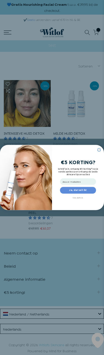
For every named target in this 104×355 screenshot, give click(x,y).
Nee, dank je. (78, 197)
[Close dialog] (99, 150)
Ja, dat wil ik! (78, 190)
